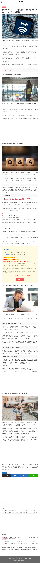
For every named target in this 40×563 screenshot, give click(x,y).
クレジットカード (21, 510)
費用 (24, 514)
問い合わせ (30, 558)
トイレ (34, 510)
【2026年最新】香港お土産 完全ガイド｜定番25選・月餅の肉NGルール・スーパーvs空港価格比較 (19, 541)
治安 (27, 512)
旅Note (18, 560)
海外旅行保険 (35, 512)
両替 (10, 512)
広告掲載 (26, 558)
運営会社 (9, 558)
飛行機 (35, 514)
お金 (6, 510)
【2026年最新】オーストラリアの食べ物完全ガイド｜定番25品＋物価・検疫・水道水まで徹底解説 (19, 549)
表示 (9, 70)
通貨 (27, 514)
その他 (10, 510)
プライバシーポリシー (19, 558)
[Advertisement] (20, 132)
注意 (31, 512)
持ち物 (14, 512)
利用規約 (13, 558)
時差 (17, 512)
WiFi (3, 510)
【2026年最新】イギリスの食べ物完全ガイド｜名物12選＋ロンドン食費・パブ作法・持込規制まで (19, 547)
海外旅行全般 (4, 7)
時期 (21, 512)
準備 (3, 514)
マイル (7, 512)
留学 (13, 514)
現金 (10, 514)
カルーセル (15, 510)
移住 (16, 514)
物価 (6, 514)
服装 (24, 512)
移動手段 (20, 514)
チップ (30, 510)
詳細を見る (20, 279)
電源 (31, 514)
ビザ (3, 512)
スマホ (27, 510)
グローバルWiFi (7, 237)
